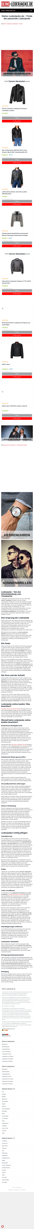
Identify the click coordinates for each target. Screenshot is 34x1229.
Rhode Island (5, 1162)
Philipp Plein (5, 1155)
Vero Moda (4, 1182)
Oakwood (4, 1148)
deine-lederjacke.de (17, 1187)
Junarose (4, 1130)
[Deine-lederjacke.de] (17, 4)
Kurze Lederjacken (6, 1051)
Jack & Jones (5, 1128)
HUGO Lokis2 (6, 364)
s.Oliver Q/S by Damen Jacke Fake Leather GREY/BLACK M (14, 193)
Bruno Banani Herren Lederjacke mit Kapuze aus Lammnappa (16, 323)
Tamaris (4, 1172)
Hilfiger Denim (5, 1123)
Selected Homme (6, 1167)
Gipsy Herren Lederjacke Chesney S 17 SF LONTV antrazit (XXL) (16, 282)
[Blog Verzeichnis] (17, 1036)
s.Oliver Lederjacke (6, 1165)
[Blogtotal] (17, 1030)
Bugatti (3, 1103)
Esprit (3, 1113)
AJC (3, 1091)
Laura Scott (4, 1143)
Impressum (23, 1189)
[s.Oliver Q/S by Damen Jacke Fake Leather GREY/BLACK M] (17, 177)
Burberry (4, 1106)
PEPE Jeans (4, 1153)
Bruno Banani (5, 1101)
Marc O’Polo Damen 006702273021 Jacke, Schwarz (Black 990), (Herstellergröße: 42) (14, 151)
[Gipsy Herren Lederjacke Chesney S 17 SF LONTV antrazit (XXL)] (17, 266)
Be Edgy (4, 1094)
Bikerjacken (4, 1044)
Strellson (4, 1170)
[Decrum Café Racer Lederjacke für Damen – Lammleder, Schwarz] (17, 94)
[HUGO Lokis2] (17, 350)
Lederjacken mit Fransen (7, 1056)
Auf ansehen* (17, 121)
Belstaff (3, 1096)
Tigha (3, 1175)
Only (3, 1150)
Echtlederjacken (5, 1046)
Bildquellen (10, 1189)
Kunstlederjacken (6, 1049)
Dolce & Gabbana (6, 1108)
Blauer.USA (4, 1099)
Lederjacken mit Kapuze (7, 1058)
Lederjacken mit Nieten (7, 1061)
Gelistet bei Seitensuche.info (8, 1028)
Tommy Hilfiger (5, 1179)
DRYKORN (4, 1111)
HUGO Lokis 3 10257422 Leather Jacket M (14, 406)
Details (17, 118)
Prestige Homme (6, 1158)
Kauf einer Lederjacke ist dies (19, 744)
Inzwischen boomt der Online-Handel (10, 708)
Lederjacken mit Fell (6, 1054)
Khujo (3, 1133)
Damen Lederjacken (8, 1041)
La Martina (4, 1141)
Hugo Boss (4, 1125)
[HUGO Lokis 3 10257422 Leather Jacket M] (17, 391)
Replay (3, 1160)
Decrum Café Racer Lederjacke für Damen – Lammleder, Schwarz (15, 109)
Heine (3, 1120)
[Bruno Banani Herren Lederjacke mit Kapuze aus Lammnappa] (17, 308)
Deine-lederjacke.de (8, 10)
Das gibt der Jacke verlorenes (16, 894)
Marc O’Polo (5, 1145)
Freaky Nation (5, 1116)
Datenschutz (17, 1189)
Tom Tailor (4, 1177)
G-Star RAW (5, 1118)
